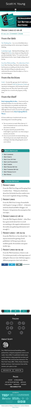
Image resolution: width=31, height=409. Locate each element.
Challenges (8, 384)
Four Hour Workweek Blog (8, 63)
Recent (10, 380)
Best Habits (8, 157)
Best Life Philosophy (11, 162)
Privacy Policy (15, 407)
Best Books (7, 174)
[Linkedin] (19, 323)
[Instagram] (7, 323)
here (10, 53)
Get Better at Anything (12, 382)
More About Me (7, 370)
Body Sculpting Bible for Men (9, 101)
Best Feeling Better (10, 167)
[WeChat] (9, 332)
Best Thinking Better (11, 169)
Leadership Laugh (6, 51)
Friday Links (9, 185)
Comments (14, 33)
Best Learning (8, 154)
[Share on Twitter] (12, 264)
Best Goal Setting (10, 159)
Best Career (8, 164)
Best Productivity (10, 172)
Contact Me (18, 370)
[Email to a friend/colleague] (19, 264)
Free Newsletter (15, 386)
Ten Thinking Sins (6, 43)
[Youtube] (19, 328)
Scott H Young (15, 2)
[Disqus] (15, 289)
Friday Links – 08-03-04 (14, 233)
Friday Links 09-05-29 (13, 249)
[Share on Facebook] (4, 264)
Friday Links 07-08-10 (13, 216)
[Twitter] (7, 328)
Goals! (3, 82)
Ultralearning (18, 380)
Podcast (23, 384)
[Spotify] (11, 323)
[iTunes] (23, 323)
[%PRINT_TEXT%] (26, 264)
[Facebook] (11, 328)
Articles (23, 382)
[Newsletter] (23, 328)
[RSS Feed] (21, 332)
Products (16, 384)
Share (21, 33)
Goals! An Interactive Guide (19, 84)
